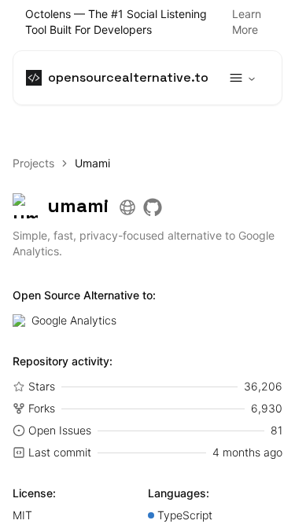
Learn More (246, 21)
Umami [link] (92, 163)
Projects (33, 163)
